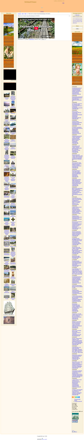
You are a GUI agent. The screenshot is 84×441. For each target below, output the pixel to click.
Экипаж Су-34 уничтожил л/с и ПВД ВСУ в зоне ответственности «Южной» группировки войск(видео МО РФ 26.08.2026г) (77, 392)
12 (78, 18)
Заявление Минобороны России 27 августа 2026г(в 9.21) (77, 286)
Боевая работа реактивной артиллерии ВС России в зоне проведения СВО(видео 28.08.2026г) (77, 98)
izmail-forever (31, 39)
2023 (23, 13)
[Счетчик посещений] (75, 422)
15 (73, 20)
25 (77, 21)
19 (78, 20)
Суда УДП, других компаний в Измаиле (6, 148)
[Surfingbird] (77, 397)
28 (81, 21)
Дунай (6, 106)
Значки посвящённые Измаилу (6, 284)
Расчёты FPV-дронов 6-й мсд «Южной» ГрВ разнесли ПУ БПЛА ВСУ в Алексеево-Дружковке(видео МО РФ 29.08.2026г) (77, 106)
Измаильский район (13, 285)
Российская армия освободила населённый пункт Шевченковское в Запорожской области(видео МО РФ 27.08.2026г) (77, 263)
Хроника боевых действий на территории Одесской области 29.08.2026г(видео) (77, 123)
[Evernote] (76, 397)
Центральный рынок (13, 133)
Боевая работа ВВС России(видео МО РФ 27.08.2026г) (76, 257)
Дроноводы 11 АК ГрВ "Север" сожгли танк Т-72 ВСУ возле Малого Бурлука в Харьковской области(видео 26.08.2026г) (77, 316)
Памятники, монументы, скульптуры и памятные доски (13, 98)
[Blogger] (74, 397)
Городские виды (7, 98)
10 (76, 18)
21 (81, 20)
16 (74, 20)
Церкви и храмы (7, 114)
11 (77, 18)
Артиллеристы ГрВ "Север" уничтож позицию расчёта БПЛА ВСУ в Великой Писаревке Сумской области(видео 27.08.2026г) (77, 149)
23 (74, 21)
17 (76, 20)
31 (76, 22)
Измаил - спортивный (12, 277)
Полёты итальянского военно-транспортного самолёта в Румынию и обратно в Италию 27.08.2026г (76, 233)
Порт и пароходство (12, 107)
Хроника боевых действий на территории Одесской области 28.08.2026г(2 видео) (77, 217)
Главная (42, 11)
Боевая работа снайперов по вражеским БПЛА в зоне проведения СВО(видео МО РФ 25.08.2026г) (77, 357)
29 (73, 22)
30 (74, 22)
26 (78, 21)
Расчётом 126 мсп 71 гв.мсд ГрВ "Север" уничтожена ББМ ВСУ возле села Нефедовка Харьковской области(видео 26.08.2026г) (76, 173)
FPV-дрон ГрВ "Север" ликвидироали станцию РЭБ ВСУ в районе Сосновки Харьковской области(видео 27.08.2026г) (76, 165)
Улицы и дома (13, 120)
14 (81, 18)
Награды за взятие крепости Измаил (13, 224)
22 (73, 21)
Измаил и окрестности (12, 204)
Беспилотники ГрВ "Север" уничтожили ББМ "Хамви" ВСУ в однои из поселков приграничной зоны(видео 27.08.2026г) (77, 156)
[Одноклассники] (72, 397)
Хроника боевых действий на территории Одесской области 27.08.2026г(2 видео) (77, 292)
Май (25, 13)
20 (80, 20)
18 (77, 20)
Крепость (13, 113)
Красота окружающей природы (6, 140)
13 (80, 18)
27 (80, 21)
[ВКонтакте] (79, 397)
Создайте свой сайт (78, 401)
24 (76, 21)
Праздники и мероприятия (6, 196)
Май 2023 (77, 14)
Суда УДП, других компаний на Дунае (12, 196)
